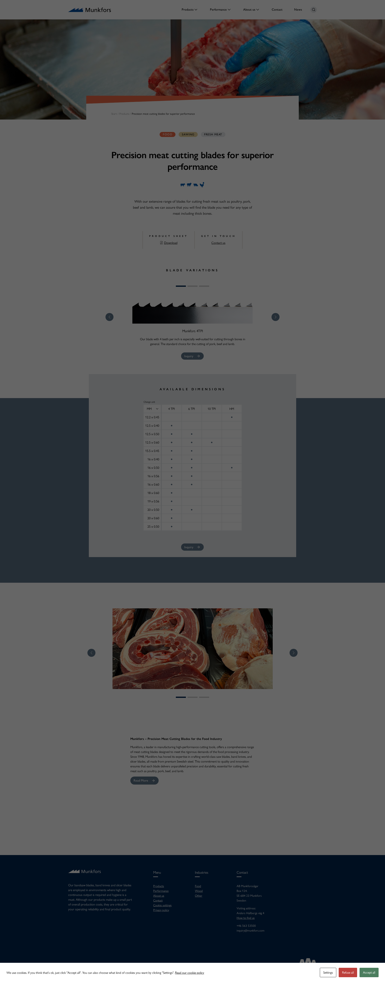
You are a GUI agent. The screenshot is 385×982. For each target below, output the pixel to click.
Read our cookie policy (189, 972)
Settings (328, 972)
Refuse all (348, 972)
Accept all (369, 972)
